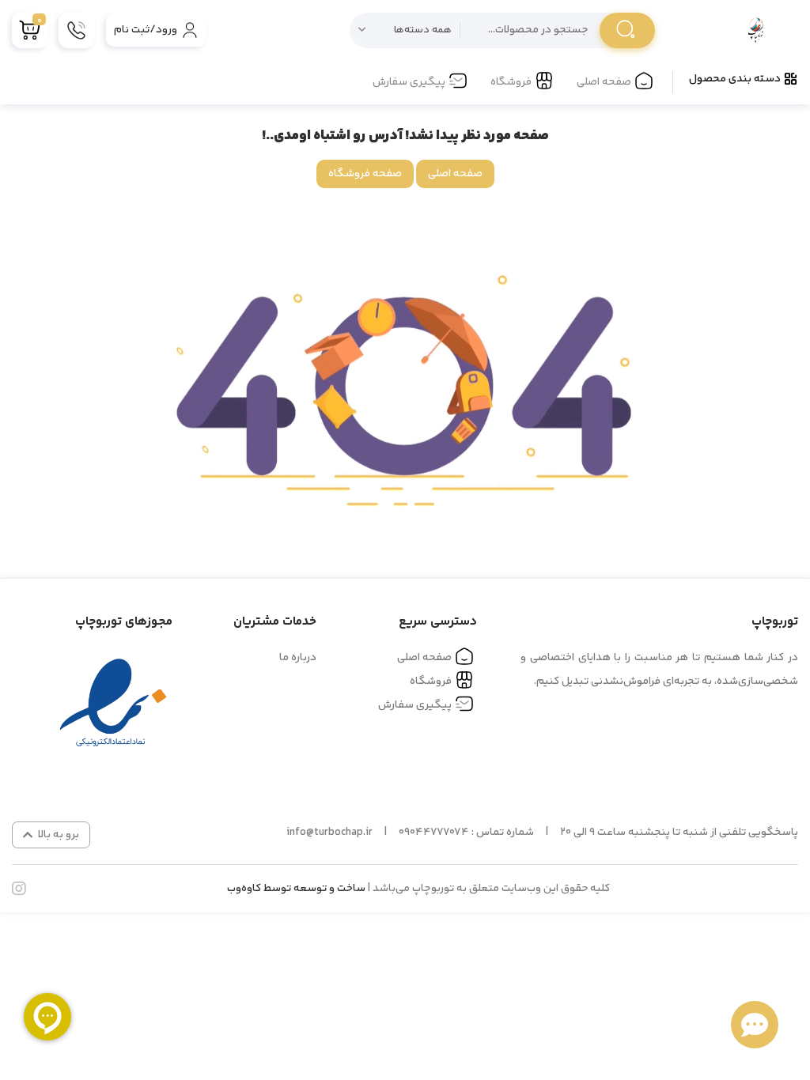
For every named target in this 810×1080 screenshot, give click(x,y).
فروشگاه (511, 82)
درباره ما (297, 658)
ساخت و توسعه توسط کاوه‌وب (296, 888)
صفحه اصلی (604, 82)
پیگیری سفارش (409, 82)
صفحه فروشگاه (365, 174)
